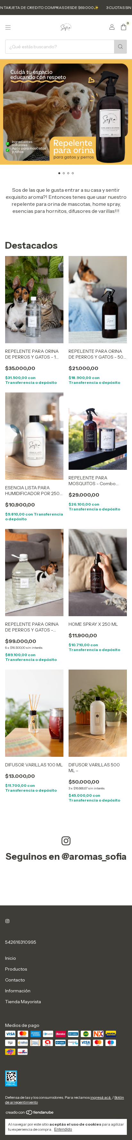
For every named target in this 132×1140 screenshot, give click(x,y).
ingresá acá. (100, 1097)
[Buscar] (120, 47)
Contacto (15, 980)
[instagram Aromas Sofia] (7, 921)
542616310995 (20, 942)
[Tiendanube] (30, 1113)
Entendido (63, 1129)
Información (17, 991)
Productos (16, 969)
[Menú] (8, 27)
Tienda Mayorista (23, 1001)
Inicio (10, 958)
